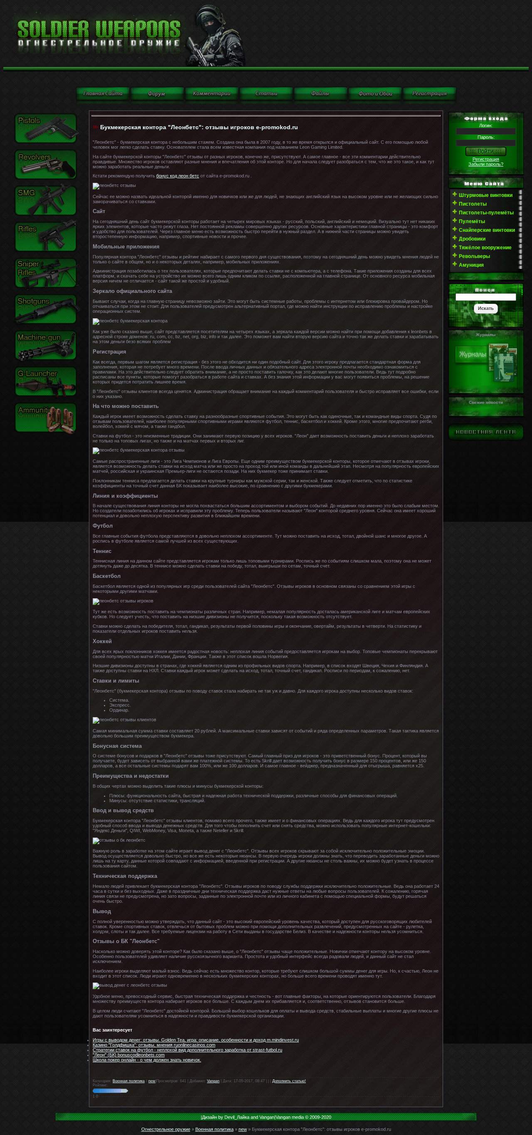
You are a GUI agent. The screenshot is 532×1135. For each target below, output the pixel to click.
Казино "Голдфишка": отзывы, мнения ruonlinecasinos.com (154, 1044)
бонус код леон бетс (177, 175)
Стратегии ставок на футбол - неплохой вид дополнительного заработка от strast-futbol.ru (187, 1049)
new (151, 1081)
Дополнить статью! (289, 1081)
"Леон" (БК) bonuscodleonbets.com (129, 1054)
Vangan (213, 1081)
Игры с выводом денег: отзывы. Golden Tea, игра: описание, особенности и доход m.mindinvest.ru (196, 1039)
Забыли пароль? (485, 164)
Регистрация (486, 159)
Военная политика (129, 1081)
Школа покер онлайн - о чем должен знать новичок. (147, 1059)
